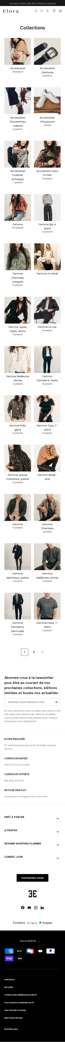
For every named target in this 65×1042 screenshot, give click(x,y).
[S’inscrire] (56, 702)
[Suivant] (42, 652)
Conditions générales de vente (20, 995)
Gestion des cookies (15, 1010)
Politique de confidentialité (19, 1002)
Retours (8, 987)
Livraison (9, 979)
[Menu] (60, 11)
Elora (15, 1029)
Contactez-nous (32, 878)
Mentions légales (13, 1018)
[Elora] (11, 11)
